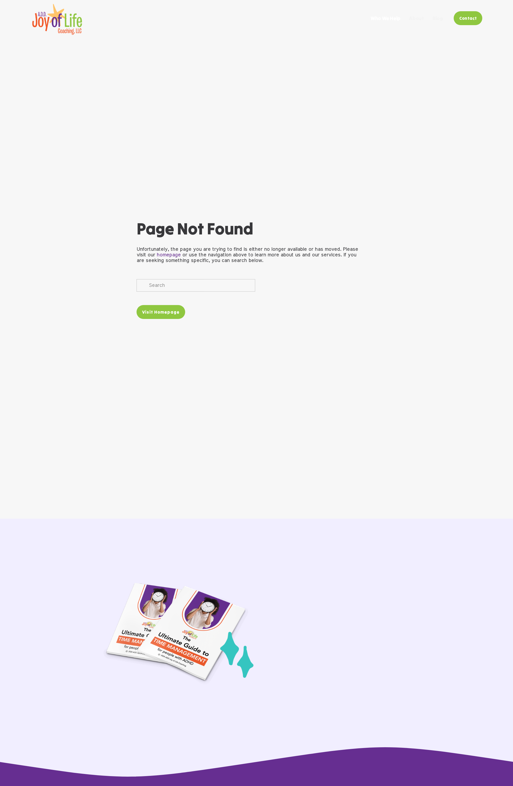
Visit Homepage (161, 312)
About (416, 18)
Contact (468, 18)
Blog (438, 18)
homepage (169, 254)
